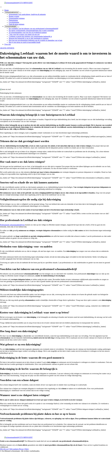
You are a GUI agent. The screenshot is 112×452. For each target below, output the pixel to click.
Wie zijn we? (4, 449)
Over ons (7, 44)
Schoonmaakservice (11, 12)
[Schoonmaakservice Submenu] (20, 12)
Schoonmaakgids (10, 26)
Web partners (14, 449)
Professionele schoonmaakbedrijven (12, 225)
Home (6, 10)
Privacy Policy (24, 449)
